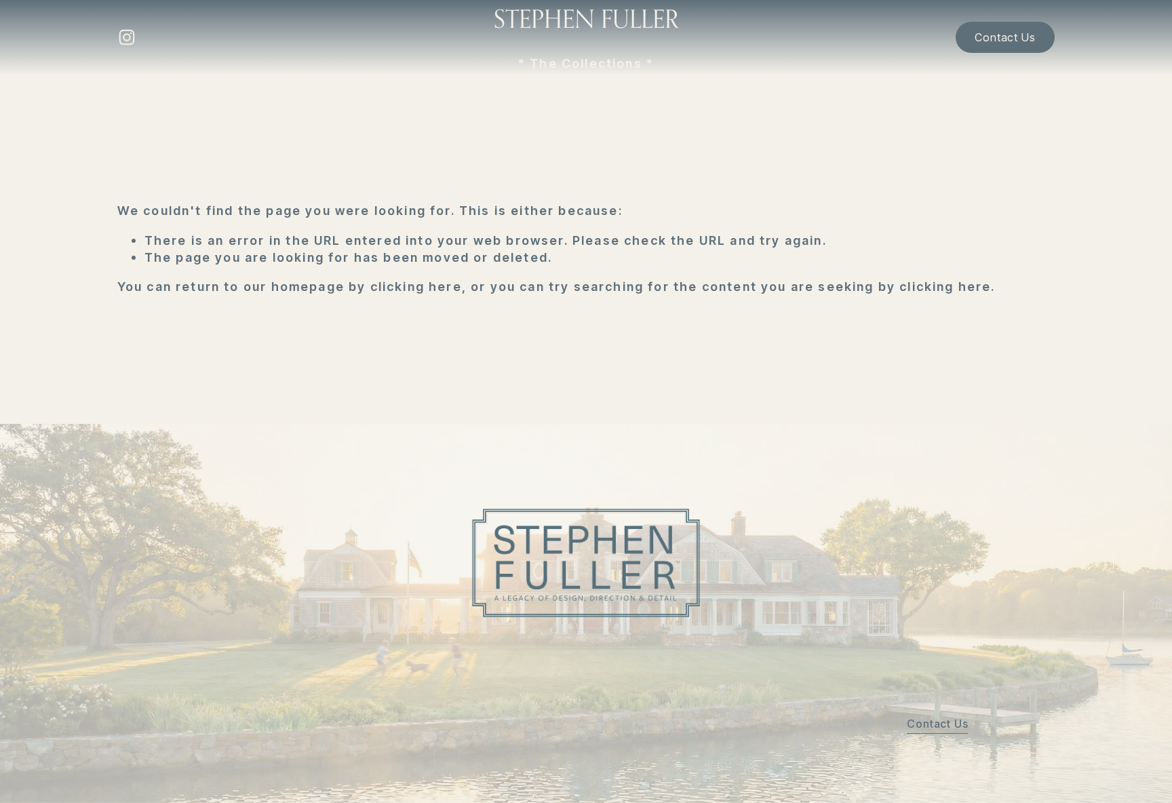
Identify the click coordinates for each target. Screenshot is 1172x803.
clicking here (416, 286)
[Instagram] (126, 37)
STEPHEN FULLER (586, 18)
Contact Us (1005, 37)
